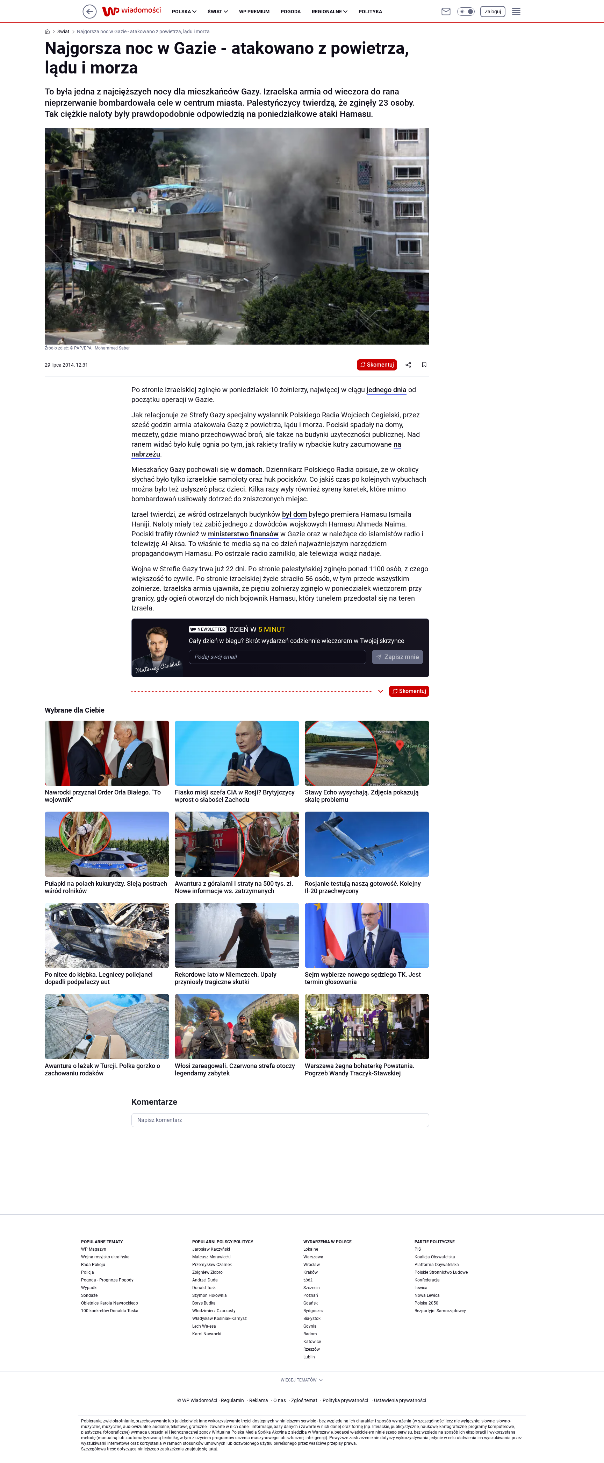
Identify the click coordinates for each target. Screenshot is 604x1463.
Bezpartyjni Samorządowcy (440, 1310)
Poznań (310, 1295)
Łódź (307, 1280)
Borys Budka (204, 1303)
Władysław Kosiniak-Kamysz (219, 1318)
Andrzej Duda (205, 1280)
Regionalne (327, 11)
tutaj (212, 1449)
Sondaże (89, 1295)
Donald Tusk (204, 1287)
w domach (247, 469)
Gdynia (310, 1326)
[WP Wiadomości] (137, 11)
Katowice (312, 1341)
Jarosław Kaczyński (211, 1249)
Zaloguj (493, 11)
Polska (181, 11)
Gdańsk (310, 1303)
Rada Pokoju (93, 1264)
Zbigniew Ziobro (207, 1272)
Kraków (310, 1272)
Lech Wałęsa (204, 1326)
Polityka (370, 11)
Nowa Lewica (427, 1295)
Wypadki (89, 1287)
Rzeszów (311, 1349)
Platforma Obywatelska (437, 1264)
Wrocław (311, 1264)
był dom (294, 514)
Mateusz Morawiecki (211, 1256)
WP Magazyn (93, 1249)
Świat (215, 11)
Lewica (421, 1287)
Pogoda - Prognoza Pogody (107, 1280)
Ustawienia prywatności (399, 1400)
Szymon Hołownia (209, 1295)
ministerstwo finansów (243, 534)
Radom (310, 1333)
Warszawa (313, 1256)
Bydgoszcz (313, 1310)
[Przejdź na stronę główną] (89, 16)
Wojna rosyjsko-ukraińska (105, 1256)
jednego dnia (387, 390)
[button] (466, 11)
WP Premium (254, 11)
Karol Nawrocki (206, 1333)
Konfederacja (427, 1280)
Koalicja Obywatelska (435, 1256)
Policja (87, 1272)
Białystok (312, 1318)
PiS (418, 1249)
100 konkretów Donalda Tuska (109, 1310)
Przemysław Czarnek (212, 1264)
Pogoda (291, 11)
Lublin (309, 1357)
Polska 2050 (426, 1303)
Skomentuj (380, 364)
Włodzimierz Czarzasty (214, 1310)
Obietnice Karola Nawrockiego (109, 1303)
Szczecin (311, 1287)
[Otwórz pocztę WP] (446, 11)
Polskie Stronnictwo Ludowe (441, 1272)
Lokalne (310, 1249)
